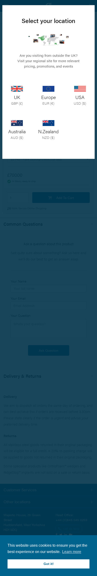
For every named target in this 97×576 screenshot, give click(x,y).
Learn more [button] (71, 552)
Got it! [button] (49, 564)
